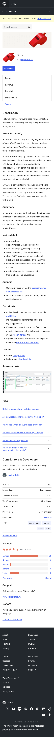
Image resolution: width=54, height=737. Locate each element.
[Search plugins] (29, 26)
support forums (19, 335)
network (41, 528)
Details (8, 78)
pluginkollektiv (26, 59)
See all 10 (47, 517)
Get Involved (34, 656)
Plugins (31, 644)
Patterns (32, 648)
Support (8, 104)
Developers (8, 665)
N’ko (10, 702)
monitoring (46, 523)
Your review (8, 578)
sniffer (48, 528)
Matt (6, 682)
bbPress (8, 687)
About (5, 635)
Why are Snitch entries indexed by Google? (23, 433)
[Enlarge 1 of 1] (48, 374)
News (5, 639)
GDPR (38, 523)
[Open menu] (50, 4)
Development (11, 97)
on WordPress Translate (27, 342)
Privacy (6, 648)
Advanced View (10, 535)
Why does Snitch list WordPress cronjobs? (22, 425)
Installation (10, 91)
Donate (33, 665)
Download (8, 68)
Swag (32, 670)
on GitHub (11, 316)
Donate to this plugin (12, 619)
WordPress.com (11, 678)
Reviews (9, 85)
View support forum (12, 597)
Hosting (6, 644)
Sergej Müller (19, 355)
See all (48, 578)
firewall (31, 523)
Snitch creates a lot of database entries (21, 409)
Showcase (33, 635)
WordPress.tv (10, 670)
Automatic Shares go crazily (15, 440)
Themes (32, 639)
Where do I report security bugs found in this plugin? (15, 449)
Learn (5, 656)
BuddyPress (9, 691)
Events (31, 661)
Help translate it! (44, 18)
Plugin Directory (9, 11)
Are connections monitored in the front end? (23, 417)
